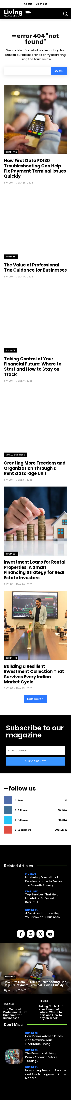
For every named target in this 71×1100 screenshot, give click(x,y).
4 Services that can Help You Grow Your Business (42, 915)
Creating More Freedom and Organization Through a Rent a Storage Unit (34, 468)
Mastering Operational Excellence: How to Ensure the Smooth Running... (43, 881)
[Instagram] (31, 934)
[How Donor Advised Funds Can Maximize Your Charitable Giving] (14, 1039)
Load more (34, 699)
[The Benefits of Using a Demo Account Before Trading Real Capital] (14, 1056)
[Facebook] (21, 934)
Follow (62, 810)
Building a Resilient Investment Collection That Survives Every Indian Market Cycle (34, 674)
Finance (10, 350)
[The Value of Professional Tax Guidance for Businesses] (35, 224)
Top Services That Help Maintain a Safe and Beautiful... (41, 898)
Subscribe (61, 829)
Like (65, 800)
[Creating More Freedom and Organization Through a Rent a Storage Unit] (35, 422)
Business (11, 152)
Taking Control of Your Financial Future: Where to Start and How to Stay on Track (32, 366)
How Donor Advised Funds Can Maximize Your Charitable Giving (44, 1040)
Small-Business (15, 454)
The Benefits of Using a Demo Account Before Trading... (41, 1057)
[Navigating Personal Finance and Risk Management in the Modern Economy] (14, 1073)
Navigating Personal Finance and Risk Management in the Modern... (45, 1074)
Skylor (8, 182)
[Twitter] (40, 934)
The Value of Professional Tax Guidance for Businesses (35, 267)
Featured (31, 891)
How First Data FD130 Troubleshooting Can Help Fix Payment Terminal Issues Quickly (35, 168)
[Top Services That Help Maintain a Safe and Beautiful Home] (14, 897)
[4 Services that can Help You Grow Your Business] (14, 914)
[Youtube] (50, 934)
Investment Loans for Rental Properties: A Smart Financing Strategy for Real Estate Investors (34, 570)
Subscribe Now (35, 761)
